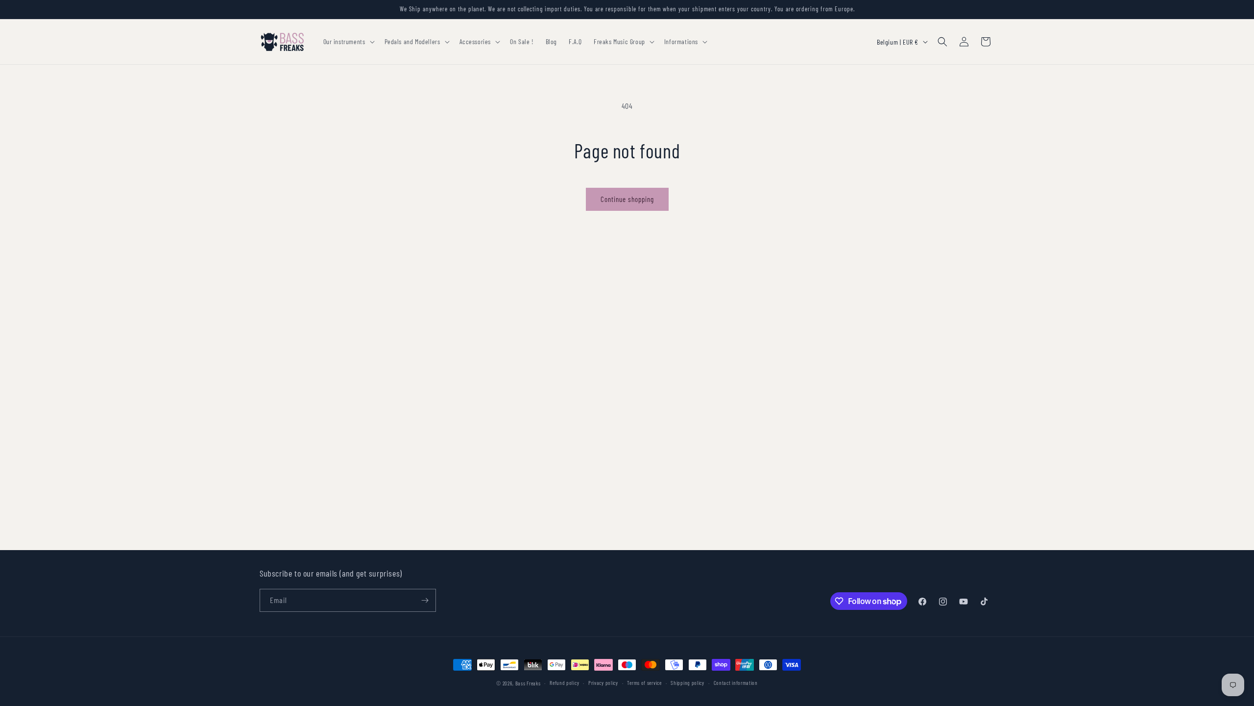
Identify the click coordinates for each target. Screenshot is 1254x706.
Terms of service (644, 683)
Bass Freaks (528, 683)
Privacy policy (603, 683)
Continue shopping (627, 199)
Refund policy (564, 683)
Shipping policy (687, 683)
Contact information (736, 683)
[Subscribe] (424, 600)
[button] (348, 41)
